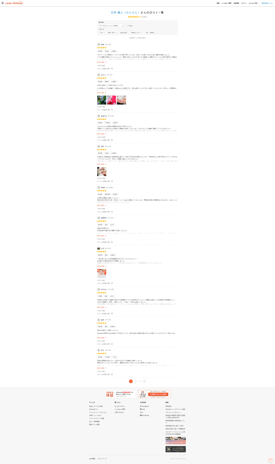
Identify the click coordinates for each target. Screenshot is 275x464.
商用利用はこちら (267, 3)
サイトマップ (102, 458)
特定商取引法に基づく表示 (175, 426)
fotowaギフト (94, 409)
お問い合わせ (119, 412)
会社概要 (92, 458)
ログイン (244, 3)
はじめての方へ (120, 406)
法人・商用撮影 (94, 421)
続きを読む (101, 62)
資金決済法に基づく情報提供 (175, 429)
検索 (218, 3)
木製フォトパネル (95, 415)
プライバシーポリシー (173, 412)
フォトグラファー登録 (96, 418)
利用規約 (169, 406)
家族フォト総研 (94, 424)
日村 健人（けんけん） (126, 12)
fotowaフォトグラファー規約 (175, 409)
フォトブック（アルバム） (98, 412)
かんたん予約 (253, 3)
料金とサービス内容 (96, 406)
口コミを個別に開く (104, 68)
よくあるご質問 (226, 3)
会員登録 (236, 3)
